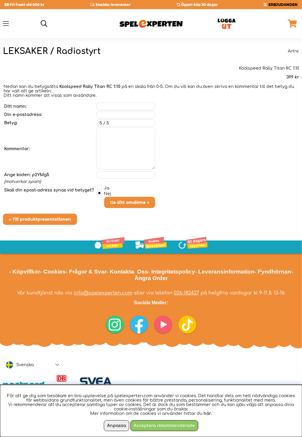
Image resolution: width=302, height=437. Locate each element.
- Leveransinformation (225, 272)
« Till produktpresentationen (40, 219)
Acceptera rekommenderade (164, 425)
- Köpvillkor (24, 272)
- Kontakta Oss (127, 272)
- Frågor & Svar (86, 272)
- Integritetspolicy (171, 272)
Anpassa (116, 425)
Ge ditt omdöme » (129, 202)
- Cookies (53, 272)
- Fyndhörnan (273, 272)
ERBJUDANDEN (283, 4)
